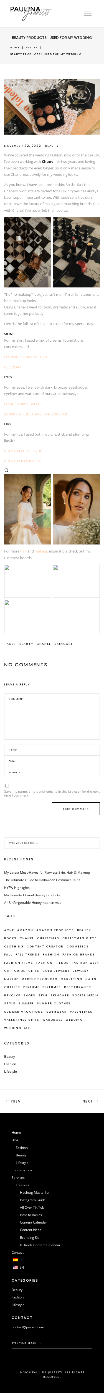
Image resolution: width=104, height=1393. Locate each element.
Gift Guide (14, 971)
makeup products (40, 979)
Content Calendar (33, 1222)
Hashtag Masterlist (34, 1192)
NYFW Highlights (17, 888)
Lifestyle (10, 1071)
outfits (12, 987)
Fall (8, 954)
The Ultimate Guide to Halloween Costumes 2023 (42, 880)
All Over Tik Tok (32, 1207)
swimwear (56, 1012)
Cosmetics (78, 946)
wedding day (17, 1028)
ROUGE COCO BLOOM (22, 460)
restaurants (77, 987)
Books (10, 938)
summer (26, 1003)
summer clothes (54, 1003)
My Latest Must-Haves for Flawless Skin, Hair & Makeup (47, 872)
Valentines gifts (21, 1020)
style (9, 1003)
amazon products (55, 930)
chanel (44, 644)
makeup (41, 551)
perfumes (51, 987)
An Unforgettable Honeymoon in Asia (33, 902)
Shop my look (22, 1170)
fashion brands (78, 954)
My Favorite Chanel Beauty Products (32, 895)
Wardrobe (52, 1020)
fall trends (28, 954)
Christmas (48, 938)
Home (15, 47)
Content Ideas (30, 1230)
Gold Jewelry (56, 971)
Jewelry (81, 971)
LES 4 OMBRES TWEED (22, 403)
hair (23, 551)
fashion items (18, 963)
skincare (63, 644)
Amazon (25, 930)
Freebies (22, 1185)
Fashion (51, 954)
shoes (29, 995)
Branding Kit (29, 1237)
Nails (91, 979)
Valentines (81, 1012)
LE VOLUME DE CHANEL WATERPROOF (36, 414)
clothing (14, 946)
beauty (26, 644)
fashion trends (52, 963)
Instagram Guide (33, 1200)
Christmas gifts (79, 938)
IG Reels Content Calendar (40, 1245)
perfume (31, 987)
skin (43, 995)
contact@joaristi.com (28, 1327)
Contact (18, 1252)
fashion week (85, 963)
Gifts (33, 971)
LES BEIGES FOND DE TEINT (26, 356)
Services (18, 1177)
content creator (45, 946)
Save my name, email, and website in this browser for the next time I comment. (52, 793)
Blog (15, 1140)
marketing (71, 979)
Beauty (32, 47)
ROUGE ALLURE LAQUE (23, 450)
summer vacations (23, 1012)
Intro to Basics (31, 1215)
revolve (12, 995)
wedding (74, 1020)
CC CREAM (12, 367)
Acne (9, 930)
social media (85, 995)
